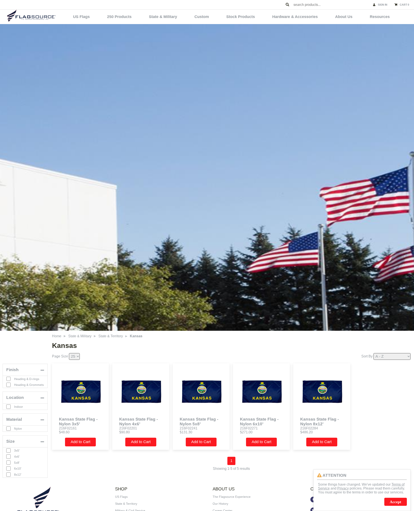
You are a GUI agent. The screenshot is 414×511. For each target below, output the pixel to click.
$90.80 (124, 432)
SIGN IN (382, 4)
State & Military (163, 17)
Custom (201, 17)
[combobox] (331, 4)
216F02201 (128, 428)
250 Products (119, 17)
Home (56, 336)
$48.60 (64, 432)
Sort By (367, 356)
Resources (380, 17)
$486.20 (306, 432)
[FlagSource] (31, 15)
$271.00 (246, 432)
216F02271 (249, 428)
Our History (220, 503)
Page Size (60, 356)
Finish (12, 369)
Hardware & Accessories (295, 17)
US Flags (81, 17)
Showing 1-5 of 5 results (231, 468)
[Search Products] (287, 5)
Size (10, 441)
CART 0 (404, 4)
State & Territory (110, 336)
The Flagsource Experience (232, 496)
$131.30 (186, 432)
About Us (343, 17)
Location (15, 397)
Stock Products (240, 17)
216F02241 (188, 428)
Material (14, 419)
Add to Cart (80, 442)
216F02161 (68, 428)
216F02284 (309, 428)
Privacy (343, 488)
